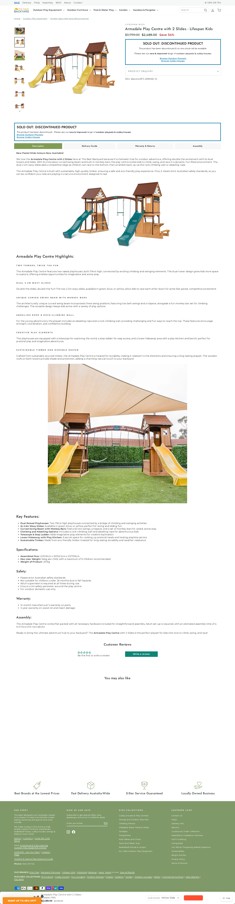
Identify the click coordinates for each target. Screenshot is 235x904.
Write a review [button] (141, 654)
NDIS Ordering (178, 839)
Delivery (26, 2)
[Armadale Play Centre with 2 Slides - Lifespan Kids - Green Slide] (21, 755)
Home (17, 18)
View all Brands (127, 872)
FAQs (37, 2)
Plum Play (34, 872)
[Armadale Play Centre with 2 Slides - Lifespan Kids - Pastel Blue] (25, 755)
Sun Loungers (78, 877)
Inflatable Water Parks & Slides (134, 827)
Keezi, (101, 872)
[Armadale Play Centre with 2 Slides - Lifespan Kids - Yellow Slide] (15, 755)
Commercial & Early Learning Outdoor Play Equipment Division (31, 846)
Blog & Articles (178, 855)
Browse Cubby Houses (173, 61)
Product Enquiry (140, 71)
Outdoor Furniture (78, 10)
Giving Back (177, 843)
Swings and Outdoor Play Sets (134, 819)
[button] (22, 900)
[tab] (38, 146)
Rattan (157, 877)
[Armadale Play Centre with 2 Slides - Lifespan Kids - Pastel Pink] (31, 755)
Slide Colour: (154, 898)
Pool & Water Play (104, 10)
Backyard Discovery (50, 872)
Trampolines (125, 835)
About (67, 2)
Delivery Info (177, 823)
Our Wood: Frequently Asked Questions (191, 847)
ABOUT (17, 838)
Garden (123, 10)
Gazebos (119, 877)
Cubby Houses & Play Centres (133, 815)
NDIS (58, 2)
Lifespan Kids (135, 24)
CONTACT (28, 838)
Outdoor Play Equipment (47, 10)
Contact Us (176, 815)
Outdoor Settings (95, 877)
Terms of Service (179, 863)
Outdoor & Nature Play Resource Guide (33, 859)
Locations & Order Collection (185, 831)
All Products (47, 877)
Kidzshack (82, 872)
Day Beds (19, 879)
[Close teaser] (42, 896)
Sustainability (177, 851)
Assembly (47, 2)
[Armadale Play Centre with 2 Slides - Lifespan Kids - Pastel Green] (28, 755)
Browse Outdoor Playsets (173, 58)
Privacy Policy (178, 859)
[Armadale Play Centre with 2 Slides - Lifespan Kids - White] (34, 755)
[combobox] (194, 10)
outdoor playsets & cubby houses (193, 53)
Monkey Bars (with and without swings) (69, 18)
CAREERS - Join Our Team (27, 852)
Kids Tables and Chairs (130, 839)
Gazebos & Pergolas (144, 10)
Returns (175, 827)
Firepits (109, 877)
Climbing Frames (127, 823)
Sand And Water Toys (129, 843)
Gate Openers (192, 877)
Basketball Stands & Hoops (132, 847)
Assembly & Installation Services (187, 835)
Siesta (108, 872)
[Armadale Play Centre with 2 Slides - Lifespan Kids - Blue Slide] (18, 755)
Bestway (92, 872)
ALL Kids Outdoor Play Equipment (135, 851)
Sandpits (123, 831)
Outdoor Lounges (143, 877)
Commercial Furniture (172, 877)
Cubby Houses (62, 877)
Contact (78, 2)
